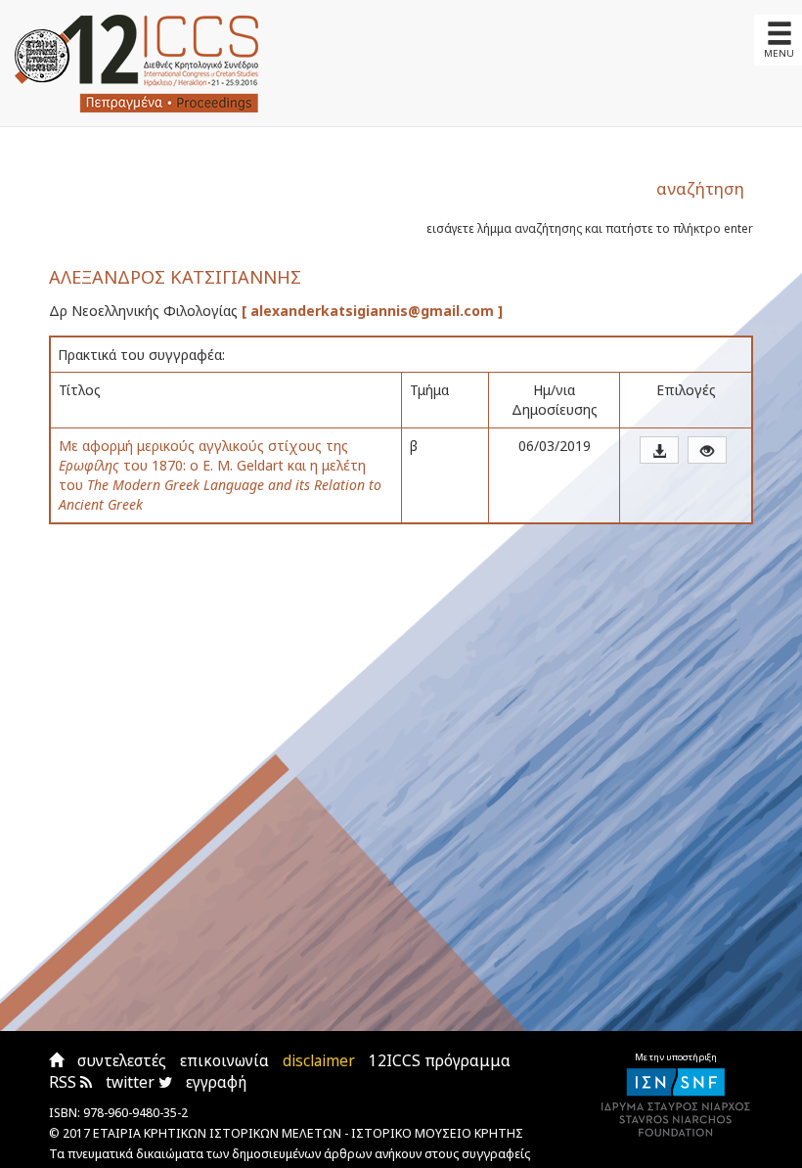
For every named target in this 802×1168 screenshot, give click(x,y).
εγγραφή (216, 1082)
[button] (659, 450)
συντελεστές (121, 1061)
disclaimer (319, 1061)
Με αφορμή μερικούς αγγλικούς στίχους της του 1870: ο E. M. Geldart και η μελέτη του (220, 475)
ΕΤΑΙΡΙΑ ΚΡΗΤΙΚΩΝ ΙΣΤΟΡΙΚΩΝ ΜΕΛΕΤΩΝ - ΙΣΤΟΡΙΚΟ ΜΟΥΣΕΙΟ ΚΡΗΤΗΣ (308, 1133)
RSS (64, 1082)
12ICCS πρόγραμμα (440, 1061)
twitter (132, 1082)
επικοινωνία (224, 1061)
